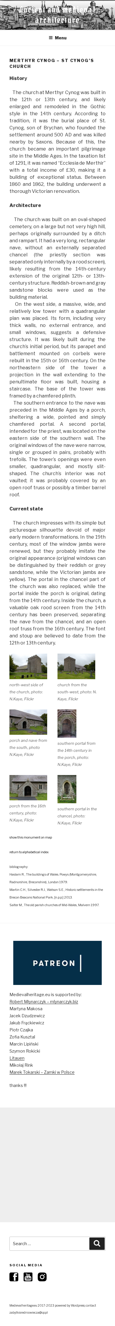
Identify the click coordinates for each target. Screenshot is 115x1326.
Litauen (16, 1058)
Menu (61, 37)
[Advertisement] (57, 1165)
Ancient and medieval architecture (57, 14)
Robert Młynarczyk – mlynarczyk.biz (43, 1001)
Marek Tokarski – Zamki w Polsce (42, 1072)
